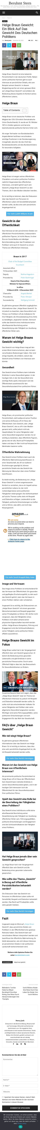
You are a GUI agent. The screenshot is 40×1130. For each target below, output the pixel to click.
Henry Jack (8, 40)
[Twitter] (9, 45)
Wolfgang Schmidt (28, 300)
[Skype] (26, 1044)
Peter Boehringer (27, 278)
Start (3, 18)
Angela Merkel (26, 293)
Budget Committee (25, 261)
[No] (37, 1121)
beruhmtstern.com (22, 955)
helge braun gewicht (19, 962)
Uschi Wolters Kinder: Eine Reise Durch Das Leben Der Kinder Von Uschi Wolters (30, 991)
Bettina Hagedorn (27, 274)
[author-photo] (20, 1017)
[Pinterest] (14, 45)
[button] (37, 13)
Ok (21, 1127)
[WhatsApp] (19, 45)
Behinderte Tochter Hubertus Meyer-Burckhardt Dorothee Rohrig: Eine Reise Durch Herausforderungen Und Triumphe (10, 993)
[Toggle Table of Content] (23, 110)
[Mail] (22, 1044)
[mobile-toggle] (3, 13)
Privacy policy (21, 1123)
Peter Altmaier (26, 297)
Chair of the (13, 261)
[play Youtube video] (20, 681)
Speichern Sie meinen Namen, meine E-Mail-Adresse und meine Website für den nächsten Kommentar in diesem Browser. (18, 1099)
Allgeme (9, 18)
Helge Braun (29, 924)
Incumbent (20, 265)
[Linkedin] (18, 1044)
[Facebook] (4, 45)
